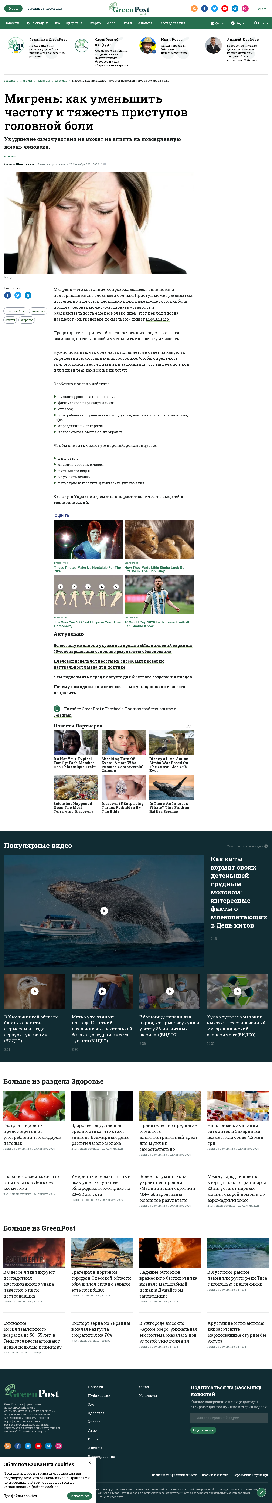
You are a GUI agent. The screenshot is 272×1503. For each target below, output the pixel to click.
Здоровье (74, 23)
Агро (111, 23)
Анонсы (145, 23)
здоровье (26, 320)
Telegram (63, 715)
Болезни (61, 80)
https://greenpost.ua (231, 1489)
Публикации (36, 23)
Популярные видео (38, 845)
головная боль (15, 311)
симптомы (38, 311)
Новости (11, 23)
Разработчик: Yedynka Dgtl (250, 1475)
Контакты (148, 1395)
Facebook (114, 708)
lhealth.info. (158, 319)
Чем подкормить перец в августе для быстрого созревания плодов (123, 676)
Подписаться (203, 1430)
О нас (144, 1387)
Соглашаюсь (80, 1496)
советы (10, 320)
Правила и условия (215, 1475)
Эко (57, 23)
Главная (9, 80)
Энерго (94, 23)
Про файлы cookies (20, 1495)
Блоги (126, 23)
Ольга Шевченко (19, 164)
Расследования (171, 23)
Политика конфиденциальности (174, 1475)
